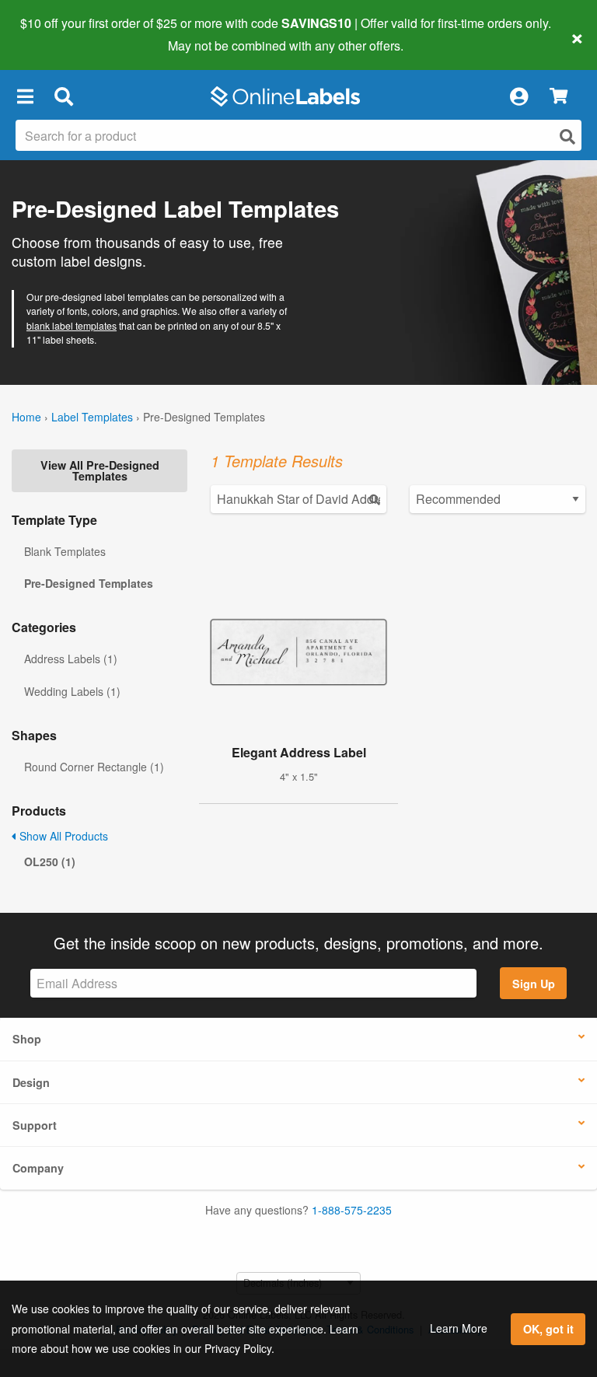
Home (26, 417)
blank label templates (71, 325)
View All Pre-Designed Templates (99, 470)
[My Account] (518, 96)
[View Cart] (558, 96)
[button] (25, 96)
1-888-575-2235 (352, 1210)
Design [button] (31, 1082)
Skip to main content (56, 34)
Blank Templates (65, 551)
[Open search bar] (63, 96)
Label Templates (92, 417)
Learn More (458, 1328)
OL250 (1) (49, 861)
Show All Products (62, 836)
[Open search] (567, 136)
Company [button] (38, 1168)
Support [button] (34, 1125)
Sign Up (533, 983)
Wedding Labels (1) (72, 691)
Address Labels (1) (70, 658)
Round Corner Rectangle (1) (94, 766)
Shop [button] (26, 1039)
